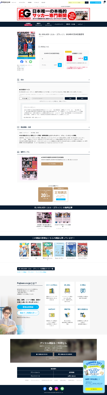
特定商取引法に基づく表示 (47, 380)
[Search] (87, 2)
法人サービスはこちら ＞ (23, 317)
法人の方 (43, 2)
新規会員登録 (28, 307)
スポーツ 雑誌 (23, 6)
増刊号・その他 (70, 24)
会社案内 (56, 380)
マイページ (14, 2)
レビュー (80, 24)
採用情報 (71, 372)
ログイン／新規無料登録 (95, 2)
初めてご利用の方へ (28, 313)
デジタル (44, 65)
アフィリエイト (35, 372)
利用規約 (27, 380)
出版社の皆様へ (63, 380)
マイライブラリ (22, 2)
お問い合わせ (72, 376)
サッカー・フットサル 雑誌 (33, 6)
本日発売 (29, 2)
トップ (18, 6)
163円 (55, 65)
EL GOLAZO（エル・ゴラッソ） (46, 6)
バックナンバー (57, 6)
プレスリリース (35, 376)
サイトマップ (79, 380)
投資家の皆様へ (71, 380)
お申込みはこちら (61, 199)
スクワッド (23, 66)
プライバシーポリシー (35, 380)
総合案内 (53, 368)
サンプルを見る (52, 163)
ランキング (36, 2)
